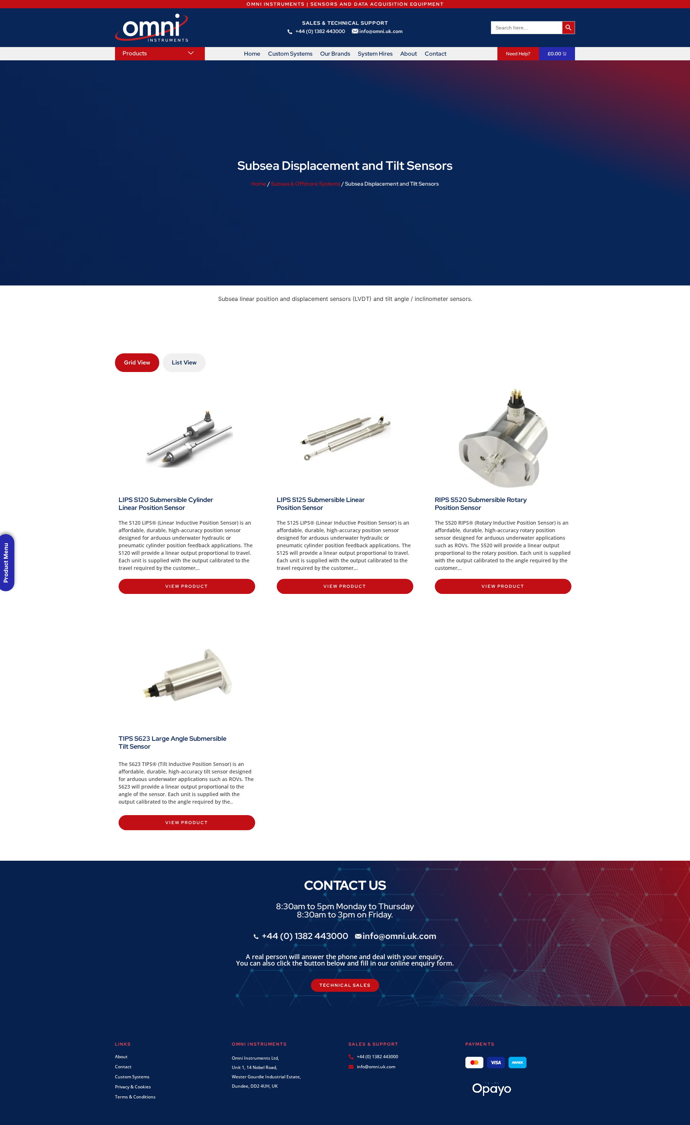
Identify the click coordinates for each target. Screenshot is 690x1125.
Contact (435, 53)
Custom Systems (290, 53)
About (408, 53)
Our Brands (335, 53)
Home (252, 53)
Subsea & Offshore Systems (305, 183)
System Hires (375, 53)
